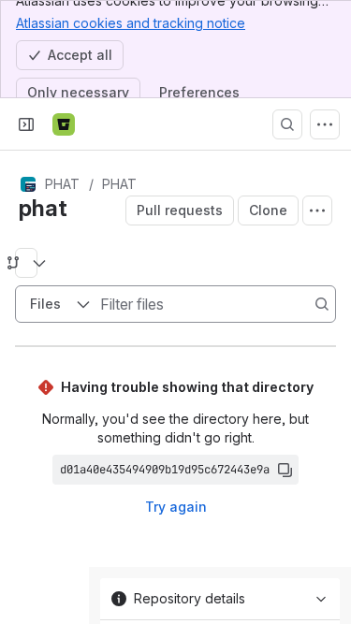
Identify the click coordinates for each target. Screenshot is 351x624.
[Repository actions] (317, 210)
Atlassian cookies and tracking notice (130, 23)
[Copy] (284, 469)
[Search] (287, 124)
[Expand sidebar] (26, 124)
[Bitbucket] (64, 124)
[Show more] (325, 124)
